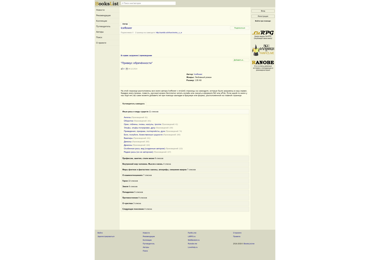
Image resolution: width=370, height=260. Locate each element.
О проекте (101, 43)
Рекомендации (103, 15)
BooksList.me (249, 244)
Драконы (128, 145)
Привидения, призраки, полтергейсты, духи (144, 131)
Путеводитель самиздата (133, 104)
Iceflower (198, 74)
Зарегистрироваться (106, 236)
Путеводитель (103, 26)
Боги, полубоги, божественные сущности (143, 134)
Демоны (128, 141)
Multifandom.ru (194, 240)
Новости (100, 10)
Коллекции (101, 21)
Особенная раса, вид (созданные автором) (144, 148)
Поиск (99, 37)
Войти (100, 233)
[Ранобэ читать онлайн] (263, 64)
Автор (125, 24)
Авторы (100, 32)
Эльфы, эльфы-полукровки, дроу (139, 128)
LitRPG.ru (192, 236)
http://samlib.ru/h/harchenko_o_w (169, 33)
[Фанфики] (263, 55)
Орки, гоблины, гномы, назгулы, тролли (142, 124)
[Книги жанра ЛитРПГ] (263, 34)
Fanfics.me (192, 233)
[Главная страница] (107, 5)
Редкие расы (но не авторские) (138, 152)
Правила (236, 236)
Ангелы (127, 117)
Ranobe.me (192, 244)
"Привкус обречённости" (137, 62)
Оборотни (128, 121)
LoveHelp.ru (193, 247)
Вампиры (128, 138)
